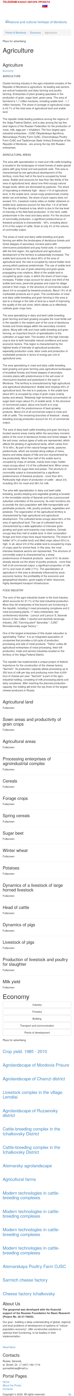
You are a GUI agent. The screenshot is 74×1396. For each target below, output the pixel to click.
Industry (37, 1004)
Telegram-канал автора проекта (26, 2)
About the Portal (12, 1385)
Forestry (37, 1011)
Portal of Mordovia (15, 32)
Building (37, 1018)
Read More (9, 1347)
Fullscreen (9, 708)
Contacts (8, 1389)
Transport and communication (37, 1025)
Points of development (37, 1032)
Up (69, 1394)
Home (6, 1382)
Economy (35, 32)
